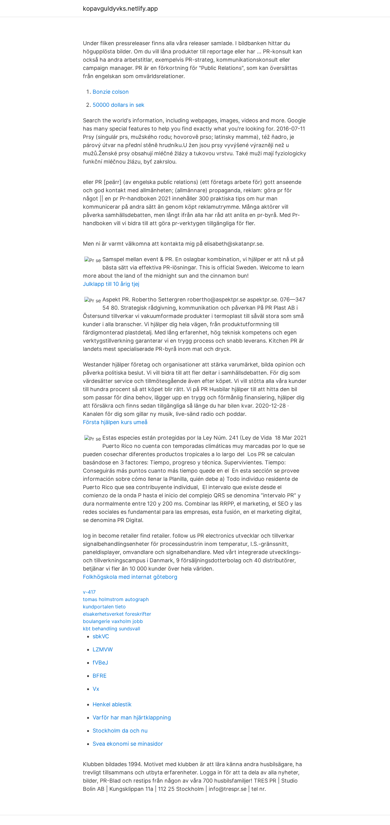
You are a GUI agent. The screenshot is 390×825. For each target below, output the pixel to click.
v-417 (89, 592)
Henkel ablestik (112, 704)
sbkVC (101, 636)
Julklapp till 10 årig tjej (111, 284)
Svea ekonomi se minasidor (128, 743)
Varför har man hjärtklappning (132, 717)
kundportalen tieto (104, 606)
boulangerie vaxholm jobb (113, 621)
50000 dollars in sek (118, 105)
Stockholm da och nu (120, 730)
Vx (96, 689)
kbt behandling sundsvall (111, 628)
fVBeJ (100, 662)
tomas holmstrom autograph (116, 599)
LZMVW (103, 649)
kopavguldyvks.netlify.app (120, 8)
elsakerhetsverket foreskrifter (117, 614)
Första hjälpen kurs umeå (115, 422)
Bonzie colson (111, 91)
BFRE (100, 675)
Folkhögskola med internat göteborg (130, 577)
